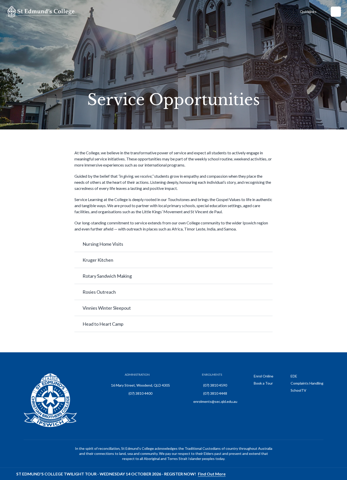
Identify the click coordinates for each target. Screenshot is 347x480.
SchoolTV (298, 390)
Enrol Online (263, 376)
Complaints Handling (307, 383)
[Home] (41, 11)
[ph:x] (336, 474)
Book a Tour (263, 383)
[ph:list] (336, 12)
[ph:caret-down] (269, 244)
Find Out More (212, 473)
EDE (294, 376)
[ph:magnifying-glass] (288, 11)
